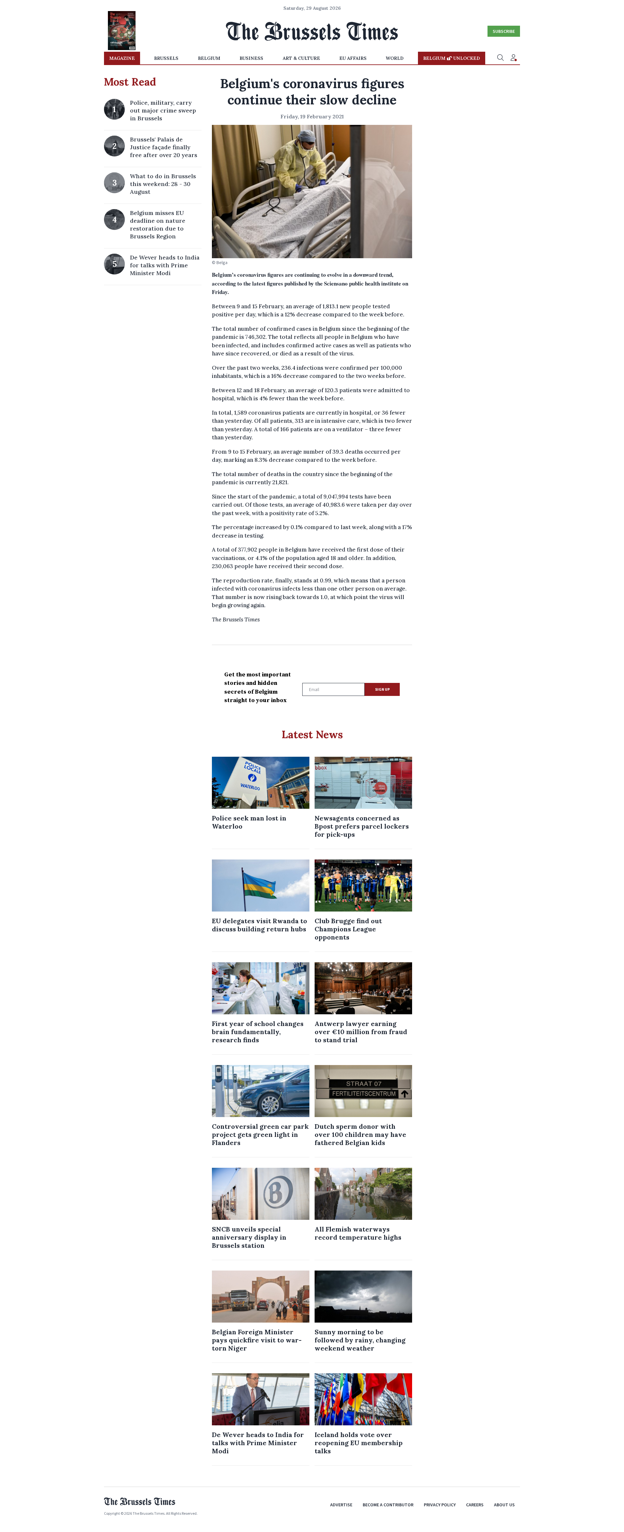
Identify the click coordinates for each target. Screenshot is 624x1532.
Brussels (166, 58)
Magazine (122, 58)
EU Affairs (353, 58)
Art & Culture (301, 58)
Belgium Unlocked (451, 58)
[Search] (500, 58)
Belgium (209, 58)
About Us (504, 1505)
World (395, 58)
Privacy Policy (440, 1505)
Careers (475, 1505)
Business (251, 58)
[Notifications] (513, 58)
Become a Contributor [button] (388, 1505)
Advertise (341, 1505)
